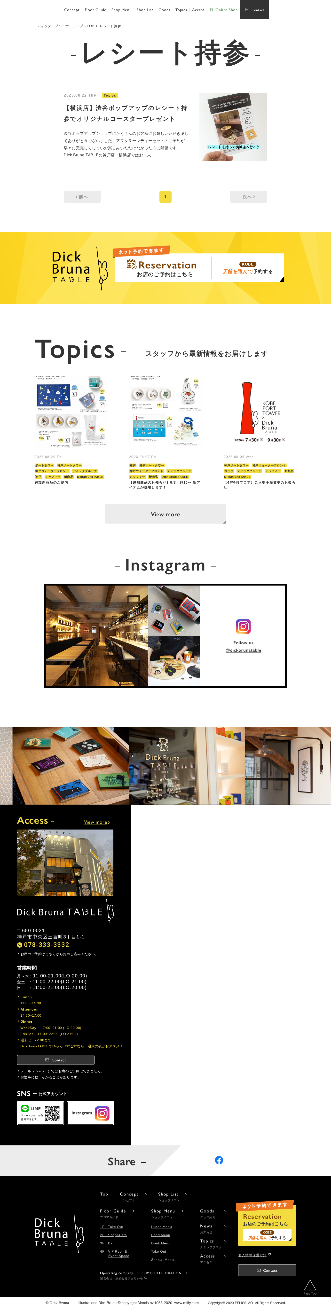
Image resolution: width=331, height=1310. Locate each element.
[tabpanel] (71, 433)
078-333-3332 (46, 944)
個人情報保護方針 (252, 1255)
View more (165, 514)
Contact (258, 9)
